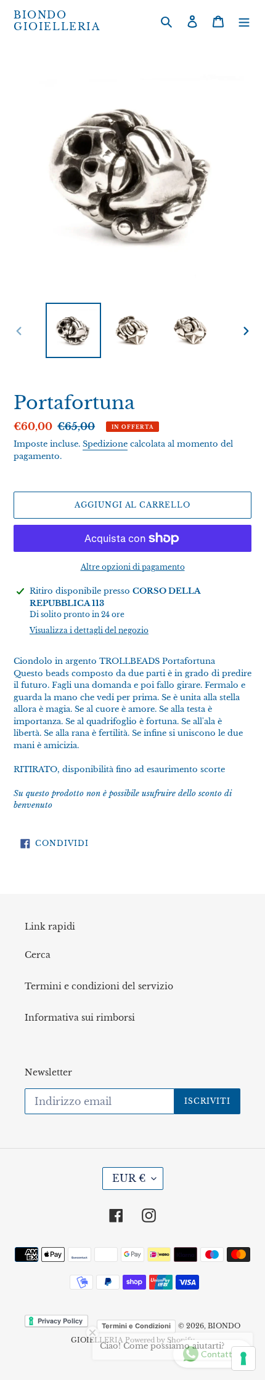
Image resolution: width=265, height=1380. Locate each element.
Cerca (38, 954)
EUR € (128, 1178)
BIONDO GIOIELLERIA (57, 21)
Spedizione (105, 444)
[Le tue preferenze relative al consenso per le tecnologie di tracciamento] (243, 1358)
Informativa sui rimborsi (80, 1017)
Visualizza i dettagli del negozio (89, 630)
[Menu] (244, 21)
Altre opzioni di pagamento (133, 567)
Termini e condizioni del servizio (99, 986)
